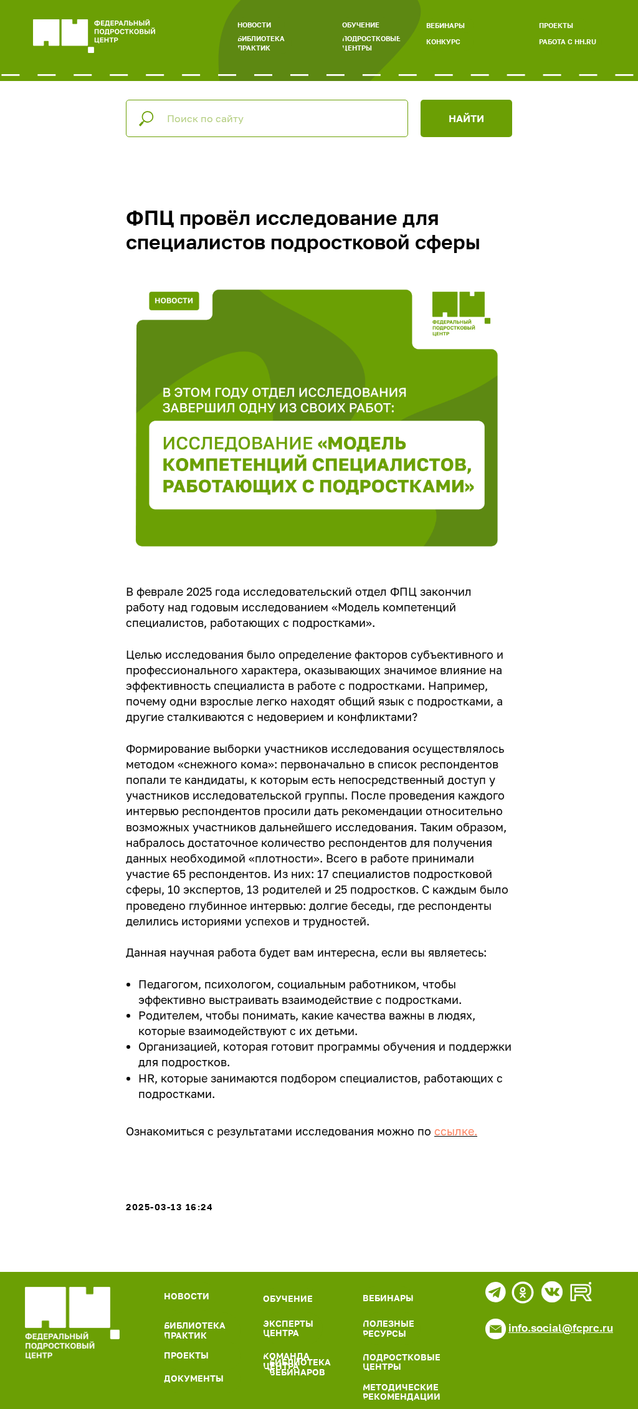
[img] (72, 1323)
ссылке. (455, 1131)
